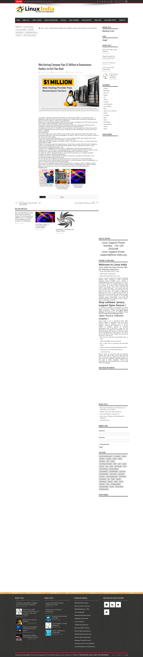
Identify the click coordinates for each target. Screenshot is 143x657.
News (47, 28)
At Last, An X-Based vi (108, 62)
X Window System (104, 489)
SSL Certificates (79, 612)
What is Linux (37, 20)
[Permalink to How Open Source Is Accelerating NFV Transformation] (45, 222)
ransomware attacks (31, 32)
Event (108, 461)
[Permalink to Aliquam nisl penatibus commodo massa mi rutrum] (19, 631)
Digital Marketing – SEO (82, 609)
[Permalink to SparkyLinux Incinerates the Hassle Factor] (65, 227)
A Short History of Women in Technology (113, 75)
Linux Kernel (121, 474)
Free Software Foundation (106, 463)
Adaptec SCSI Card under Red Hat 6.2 (111, 411)
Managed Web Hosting (81, 603)
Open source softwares (110, 111)
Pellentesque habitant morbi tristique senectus (30, 636)
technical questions (115, 484)
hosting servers (28, 26)
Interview (102, 466)
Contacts (122, 20)
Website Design (55, 655)
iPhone (105, 99)
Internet (124, 463)
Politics (106, 113)
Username (102, 430)
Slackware (102, 484)
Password (102, 437)
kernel (111, 466)
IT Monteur (75, 655)
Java (107, 466)
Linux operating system (111, 476)
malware (31, 29)
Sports (105, 120)
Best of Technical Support (106, 456)
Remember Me (104, 444)
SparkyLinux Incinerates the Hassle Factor (65, 230)
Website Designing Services (83, 634)
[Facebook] (107, 604)
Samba (121, 481)
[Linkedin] (113, 604)
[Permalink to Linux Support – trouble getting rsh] (48, 628)
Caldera (124, 456)
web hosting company (30, 35)
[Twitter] (107, 612)
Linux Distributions (51, 20)
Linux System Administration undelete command (54, 604)
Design (105, 95)
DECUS (120, 458)
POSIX (112, 479)
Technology (107, 122)
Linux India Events (110, 20)
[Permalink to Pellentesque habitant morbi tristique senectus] (19, 640)
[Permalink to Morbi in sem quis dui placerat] (19, 624)
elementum (102, 461)
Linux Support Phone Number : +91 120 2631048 (30, 203)
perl (108, 479)
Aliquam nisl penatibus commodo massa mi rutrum (30, 628)
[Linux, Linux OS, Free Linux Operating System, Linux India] (34, 11)
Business (106, 93)
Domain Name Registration (83, 637)
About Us (26, 20)
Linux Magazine (108, 104)
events (112, 461)
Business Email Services (82, 606)
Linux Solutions (79, 621)
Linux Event (122, 471)
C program (108, 458)
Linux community (103, 469)
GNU (119, 463)
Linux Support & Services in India (85, 202)
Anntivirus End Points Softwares (84, 643)
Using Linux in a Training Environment (53, 610)
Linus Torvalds (118, 466)
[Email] (119, 604)
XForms (112, 486)
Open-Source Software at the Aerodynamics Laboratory (38, 1)
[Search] (126, 1)
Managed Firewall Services (83, 640)
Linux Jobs (97, 20)
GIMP (115, 463)
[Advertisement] (92, 11)
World (105, 129)
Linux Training (74, 20)
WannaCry (19, 35)
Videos (105, 126)
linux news (102, 476)
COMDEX (102, 458)
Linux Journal (113, 474)
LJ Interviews (103, 479)
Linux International (104, 474)
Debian (114, 458)
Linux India (47, 72)
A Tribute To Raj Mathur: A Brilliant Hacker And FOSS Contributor (26, 604)
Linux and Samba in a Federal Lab (109, 414)
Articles (63, 20)
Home (18, 20)
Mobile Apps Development (83, 631)
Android (106, 88)
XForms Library (119, 486)
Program (118, 479)
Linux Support (86, 20)
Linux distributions (113, 471)
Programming (103, 481)
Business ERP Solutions (82, 628)
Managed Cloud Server (81, 618)
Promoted (106, 115)
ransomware (19, 32)
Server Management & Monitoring (85, 646)
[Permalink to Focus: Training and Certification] (48, 635)
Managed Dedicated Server (83, 615)
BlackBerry (107, 90)
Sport (105, 117)
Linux (124, 466)
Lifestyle (106, 102)
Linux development (113, 469)
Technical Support (104, 486)
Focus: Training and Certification (58, 631)
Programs (110, 481)
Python (116, 481)
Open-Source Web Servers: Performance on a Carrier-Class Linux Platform (31, 612)
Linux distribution (103, 471)
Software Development (81, 624)
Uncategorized (108, 124)
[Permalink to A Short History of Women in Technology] (105, 78)
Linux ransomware (21, 29)
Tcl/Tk (107, 484)
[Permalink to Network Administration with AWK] (48, 620)
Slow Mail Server (104, 420)
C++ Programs (116, 456)
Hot (105, 97)
